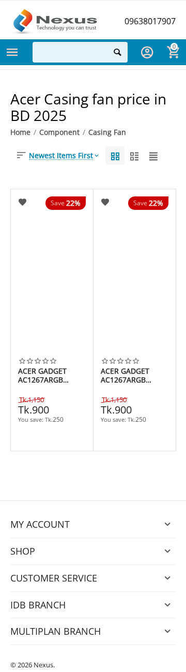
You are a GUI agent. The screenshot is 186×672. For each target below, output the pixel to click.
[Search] (117, 52)
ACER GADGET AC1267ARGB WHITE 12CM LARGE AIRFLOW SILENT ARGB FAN (131, 375)
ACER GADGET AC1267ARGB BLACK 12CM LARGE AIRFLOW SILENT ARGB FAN (48, 375)
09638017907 (150, 21)
